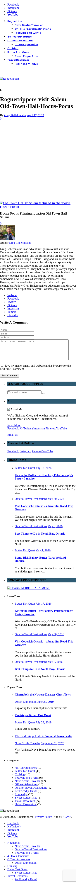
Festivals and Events (28, 33)
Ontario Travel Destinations (33, 29)
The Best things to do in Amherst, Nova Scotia (43, 736)
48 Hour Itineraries (19, 36)
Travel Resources (18, 60)
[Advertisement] (38, 160)
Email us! (12, 434)
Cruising (12, 48)
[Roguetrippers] (9, 78)
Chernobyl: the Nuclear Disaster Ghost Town (43, 694)
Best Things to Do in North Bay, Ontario (40, 533)
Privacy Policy (43, 816)
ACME (67, 816)
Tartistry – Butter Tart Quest (33, 715)
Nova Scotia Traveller (29, 25)
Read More (13, 425)
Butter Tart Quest (18, 52)
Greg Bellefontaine (15, 115)
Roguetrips (14, 21)
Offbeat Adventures (20, 40)
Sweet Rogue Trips (26, 56)
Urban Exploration (26, 44)
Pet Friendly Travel (27, 64)
